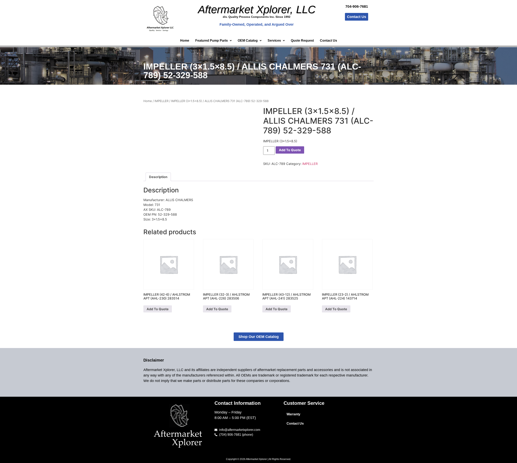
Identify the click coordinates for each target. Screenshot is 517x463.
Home (184, 40)
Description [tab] (158, 177)
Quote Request (302, 40)
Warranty (293, 414)
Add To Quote (290, 150)
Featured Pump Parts (211, 40)
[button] (213, 40)
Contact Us (328, 40)
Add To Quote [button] (158, 309)
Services (274, 40)
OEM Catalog (248, 40)
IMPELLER (161, 101)
